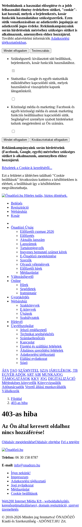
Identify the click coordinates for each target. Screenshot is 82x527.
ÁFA (5, 370)
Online (16, 281)
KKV (35, 379)
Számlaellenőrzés (32, 338)
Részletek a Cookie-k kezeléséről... (27, 168)
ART (30, 374)
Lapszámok (28, 244)
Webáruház (19, 211)
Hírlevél (17, 322)
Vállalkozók (10, 391)
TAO (13, 370)
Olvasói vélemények (34, 264)
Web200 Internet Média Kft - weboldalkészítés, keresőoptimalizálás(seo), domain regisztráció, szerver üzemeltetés (40, 505)
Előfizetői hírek (31, 268)
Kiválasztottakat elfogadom (50, 139)
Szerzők (26, 260)
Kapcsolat (27, 342)
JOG (43, 379)
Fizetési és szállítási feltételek (41, 346)
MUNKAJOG (52, 374)
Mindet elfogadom (15, 50)
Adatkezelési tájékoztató (37, 354)
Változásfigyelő (22, 277)
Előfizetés (27, 236)
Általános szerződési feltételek (41, 350)
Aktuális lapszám (32, 240)
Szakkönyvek (30, 305)
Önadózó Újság (22, 227)
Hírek (24, 285)
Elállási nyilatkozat (33, 359)
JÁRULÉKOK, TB (63, 370)
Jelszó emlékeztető (33, 330)
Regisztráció (20, 207)
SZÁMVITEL (28, 370)
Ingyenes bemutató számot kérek (43, 252)
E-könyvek (28, 309)
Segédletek (28, 289)
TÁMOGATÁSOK (16, 379)
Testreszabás (40, 50)
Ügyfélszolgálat (22, 326)
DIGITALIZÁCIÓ (61, 379)
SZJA (44, 370)
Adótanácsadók (13, 387)
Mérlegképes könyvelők (19, 383)
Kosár (15, 215)
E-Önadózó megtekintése (38, 256)
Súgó (24, 363)
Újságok (26, 313)
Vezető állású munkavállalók (45, 387)
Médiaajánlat (29, 272)
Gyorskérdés (20, 297)
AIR (38, 374)
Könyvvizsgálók (49, 383)
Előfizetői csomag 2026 (37, 231)
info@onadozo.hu (27, 465)
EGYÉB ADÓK (14, 374)
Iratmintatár (28, 293)
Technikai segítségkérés (37, 334)
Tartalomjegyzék (32, 248)
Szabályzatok (29, 318)
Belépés (16, 203)
